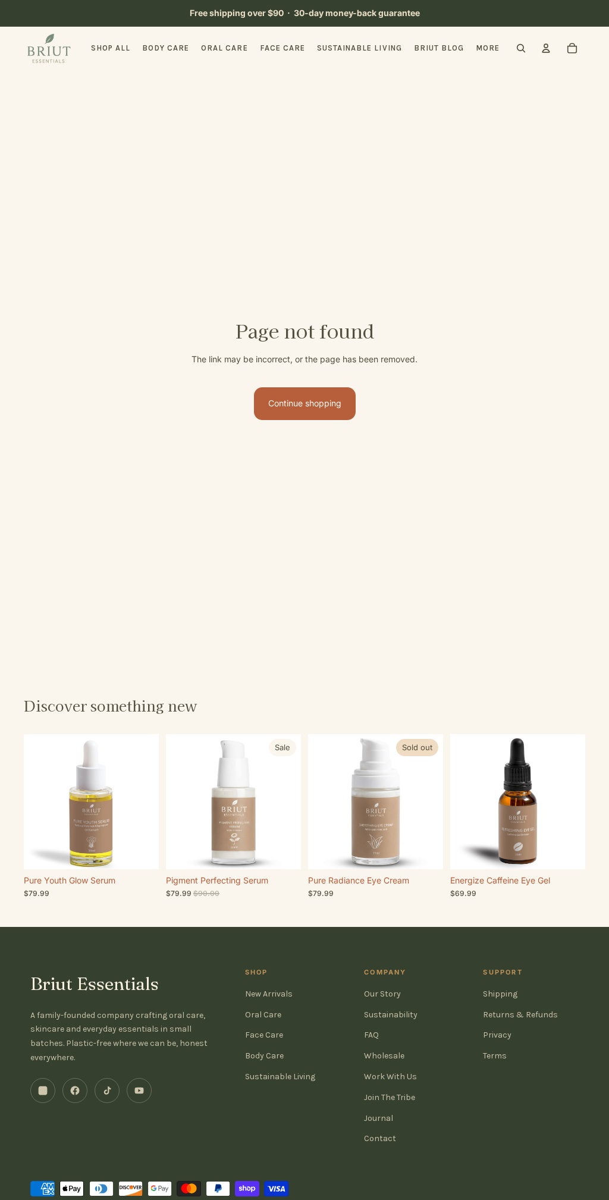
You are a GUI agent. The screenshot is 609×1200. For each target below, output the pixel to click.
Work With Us (390, 1076)
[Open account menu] (546, 48)
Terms (495, 1056)
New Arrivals (269, 994)
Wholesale (384, 1056)
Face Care (264, 1035)
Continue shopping (304, 403)
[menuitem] (488, 48)
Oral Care (263, 1015)
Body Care (264, 1056)
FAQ (371, 1035)
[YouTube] (139, 1090)
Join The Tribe (389, 1097)
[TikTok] (107, 1090)
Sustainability (390, 1015)
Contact (380, 1138)
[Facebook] (74, 1090)
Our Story (382, 994)
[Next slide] (149, 801)
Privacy (497, 1035)
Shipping (500, 994)
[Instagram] (42, 1090)
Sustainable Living (280, 1076)
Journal (378, 1118)
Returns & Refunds (520, 1015)
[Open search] (521, 48)
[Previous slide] (33, 801)
